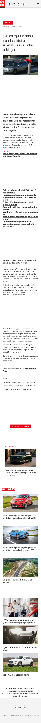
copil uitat (19, 385)
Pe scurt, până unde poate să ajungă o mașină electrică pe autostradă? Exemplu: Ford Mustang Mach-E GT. (20, 548)
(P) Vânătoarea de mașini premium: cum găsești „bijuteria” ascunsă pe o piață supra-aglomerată (19, 621)
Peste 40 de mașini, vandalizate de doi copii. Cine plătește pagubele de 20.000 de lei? (19, 261)
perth (6, 389)
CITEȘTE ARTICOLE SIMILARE (21, 426)
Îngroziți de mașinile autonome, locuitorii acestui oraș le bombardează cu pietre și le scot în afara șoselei (19, 197)
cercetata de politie (29, 382)
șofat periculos (28, 389)
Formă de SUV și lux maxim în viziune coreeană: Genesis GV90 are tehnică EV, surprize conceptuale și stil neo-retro (20, 472)
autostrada (16, 382)
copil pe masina (9, 385)
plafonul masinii (15, 389)
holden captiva (30, 385)
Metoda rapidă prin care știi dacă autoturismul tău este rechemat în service (20, 154)
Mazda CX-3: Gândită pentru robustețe (16, 674)
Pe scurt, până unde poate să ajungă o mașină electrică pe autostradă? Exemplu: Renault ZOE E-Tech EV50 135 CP (20, 518)
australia (7, 382)
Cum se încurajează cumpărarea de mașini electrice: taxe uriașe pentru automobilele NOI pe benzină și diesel (19, 224)
